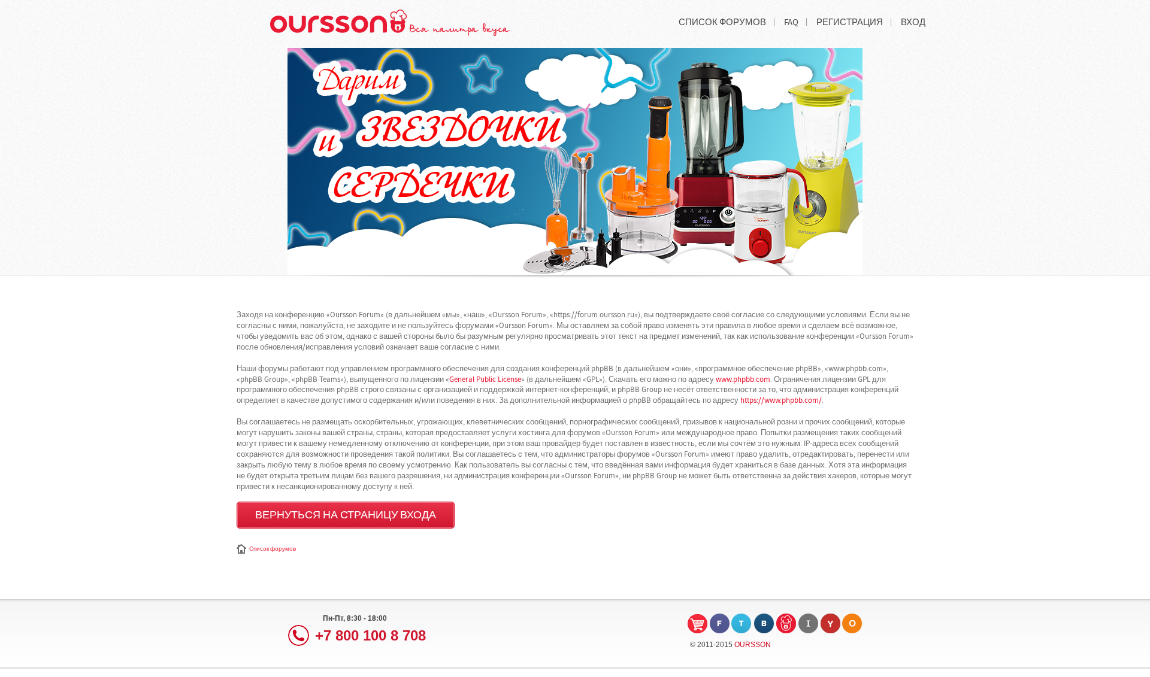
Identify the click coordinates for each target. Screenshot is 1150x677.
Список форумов (272, 549)
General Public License (485, 379)
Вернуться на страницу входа (345, 515)
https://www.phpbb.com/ (781, 400)
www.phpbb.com (743, 379)
